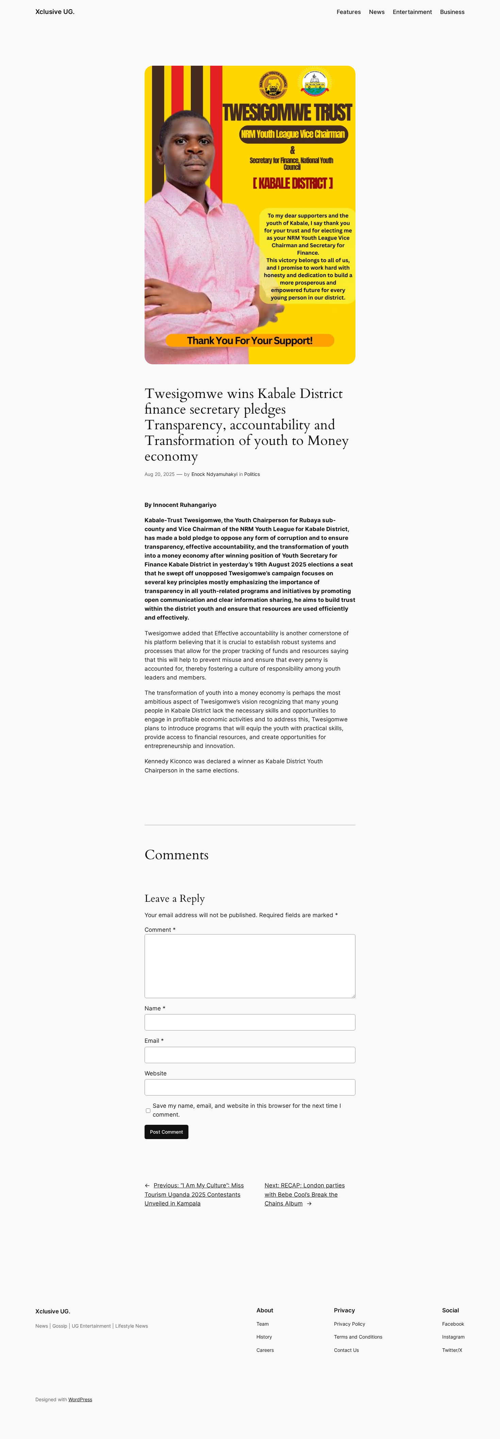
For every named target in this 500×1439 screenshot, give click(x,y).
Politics (252, 474)
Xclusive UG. (55, 11)
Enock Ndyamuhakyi (214, 474)
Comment (160, 929)
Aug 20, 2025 (160, 474)
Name (155, 1008)
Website (156, 1073)
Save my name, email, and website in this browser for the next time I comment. (247, 1110)
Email (154, 1040)
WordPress (80, 1399)
